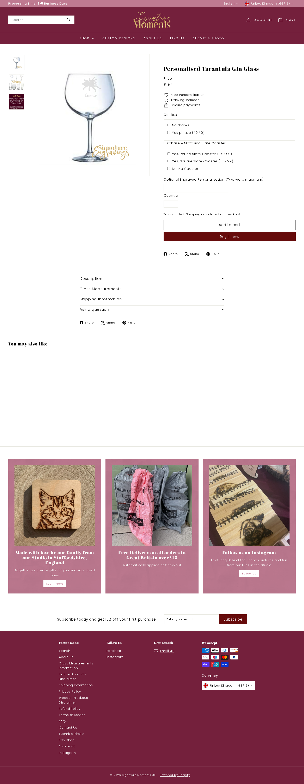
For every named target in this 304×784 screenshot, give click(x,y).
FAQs (63, 721)
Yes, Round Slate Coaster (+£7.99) (202, 154)
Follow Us (249, 573)
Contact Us (68, 727)
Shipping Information (76, 685)
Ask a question (94, 309)
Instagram (67, 753)
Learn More (54, 584)
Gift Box (170, 114)
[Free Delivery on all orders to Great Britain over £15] (152, 505)
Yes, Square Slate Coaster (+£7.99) (202, 161)
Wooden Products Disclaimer (73, 700)
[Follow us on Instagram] (249, 505)
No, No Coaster (185, 168)
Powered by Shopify (175, 775)
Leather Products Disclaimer (72, 676)
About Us (153, 38)
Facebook (67, 746)
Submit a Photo (208, 38)
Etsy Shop (67, 740)
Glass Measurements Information (76, 665)
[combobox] (41, 20)
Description (91, 278)
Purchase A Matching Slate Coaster (195, 143)
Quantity (171, 195)
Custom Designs (118, 38)
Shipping (193, 214)
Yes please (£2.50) (188, 132)
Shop (85, 38)
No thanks (180, 125)
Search (64, 651)
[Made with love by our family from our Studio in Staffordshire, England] (54, 505)
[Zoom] (89, 115)
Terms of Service (72, 715)
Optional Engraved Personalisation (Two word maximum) (213, 179)
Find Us (177, 38)
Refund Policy (69, 709)
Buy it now (229, 236)
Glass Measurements (101, 288)
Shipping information (101, 299)
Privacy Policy (70, 691)
